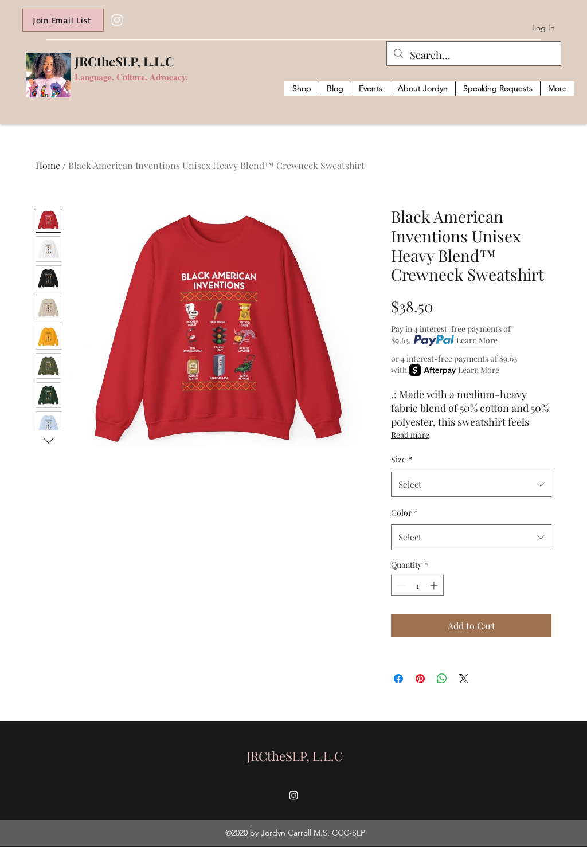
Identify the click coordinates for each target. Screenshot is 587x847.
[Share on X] (464, 678)
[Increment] (435, 585)
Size (401, 459)
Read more (410, 434)
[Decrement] (400, 585)
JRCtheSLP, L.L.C (124, 61)
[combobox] (471, 484)
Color (404, 512)
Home (48, 165)
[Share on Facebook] (398, 678)
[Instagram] (116, 20)
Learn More (477, 340)
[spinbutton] (417, 585)
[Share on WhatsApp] (442, 678)
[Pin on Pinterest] (420, 678)
